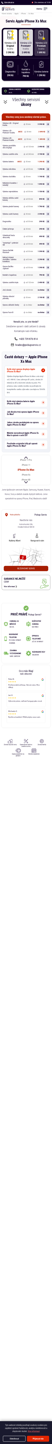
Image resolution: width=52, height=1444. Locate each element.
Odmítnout (14, 1439)
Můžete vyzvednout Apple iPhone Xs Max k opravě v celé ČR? (23, 434)
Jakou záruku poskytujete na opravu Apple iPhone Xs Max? (23, 423)
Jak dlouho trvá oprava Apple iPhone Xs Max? (23, 413)
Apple (16, 14)
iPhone (23, 14)
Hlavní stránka (7, 14)
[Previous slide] (26, 458)
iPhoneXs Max (26, 469)
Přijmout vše (38, 1439)
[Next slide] (26, 482)
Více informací (34, 1431)
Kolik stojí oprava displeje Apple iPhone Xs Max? (21, 370)
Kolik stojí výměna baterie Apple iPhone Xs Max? (21, 402)
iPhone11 (26, 465)
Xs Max (31, 14)
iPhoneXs (26, 474)
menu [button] (39, 8)
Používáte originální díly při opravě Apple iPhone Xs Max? (22, 444)
